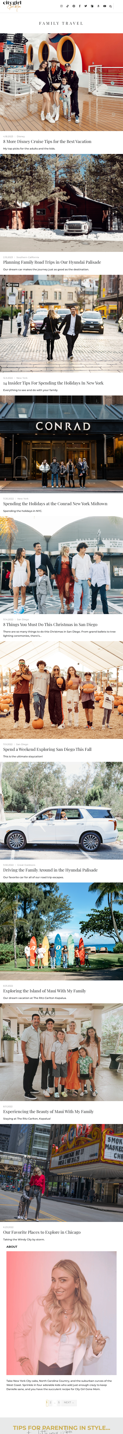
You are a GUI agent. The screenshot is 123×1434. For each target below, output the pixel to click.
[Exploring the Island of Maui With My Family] (61, 931)
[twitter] (86, 6)
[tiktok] (67, 6)
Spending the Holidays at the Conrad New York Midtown (55, 503)
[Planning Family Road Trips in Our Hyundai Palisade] (61, 203)
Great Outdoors (26, 865)
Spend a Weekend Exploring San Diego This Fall (47, 749)
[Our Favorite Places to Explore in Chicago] (61, 1173)
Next (69, 1402)
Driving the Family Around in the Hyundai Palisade (50, 870)
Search (110, 6)
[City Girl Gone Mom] (12, 6)
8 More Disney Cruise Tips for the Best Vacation (47, 141)
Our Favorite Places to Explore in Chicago (42, 1232)
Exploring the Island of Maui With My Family (44, 990)
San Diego (23, 619)
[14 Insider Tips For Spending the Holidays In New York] (61, 324)
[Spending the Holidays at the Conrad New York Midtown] (61, 444)
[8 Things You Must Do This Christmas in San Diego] (61, 565)
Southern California (27, 257)
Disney (21, 136)
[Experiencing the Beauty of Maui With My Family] (61, 1052)
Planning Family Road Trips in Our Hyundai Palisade (52, 262)
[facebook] (79, 6)
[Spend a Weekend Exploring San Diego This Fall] (61, 690)
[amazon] (98, 6)
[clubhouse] (92, 6)
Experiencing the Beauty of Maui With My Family (48, 1111)
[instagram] (61, 6)
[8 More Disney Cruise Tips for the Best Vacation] (61, 82)
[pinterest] (74, 6)
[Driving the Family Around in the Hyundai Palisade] (61, 811)
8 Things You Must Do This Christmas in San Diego (50, 624)
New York (22, 378)
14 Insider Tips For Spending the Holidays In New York (53, 383)
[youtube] (105, 6)
